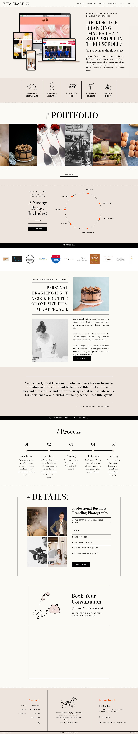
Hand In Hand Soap (101, 406)
